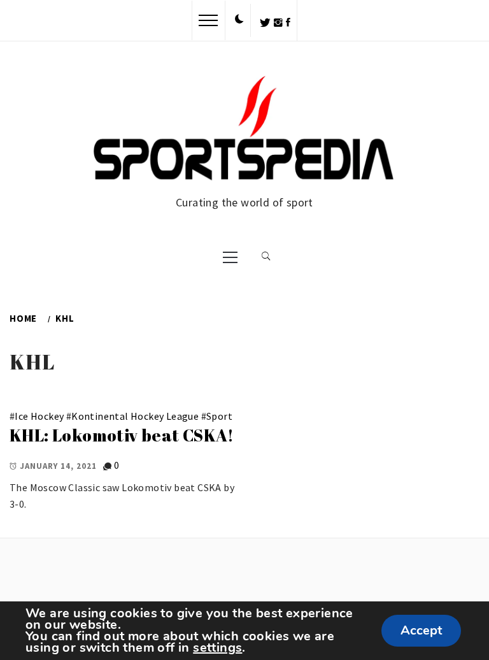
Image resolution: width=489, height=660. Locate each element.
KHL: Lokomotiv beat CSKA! (122, 435)
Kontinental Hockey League (135, 416)
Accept (421, 630)
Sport (219, 416)
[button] (239, 19)
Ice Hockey (39, 416)
